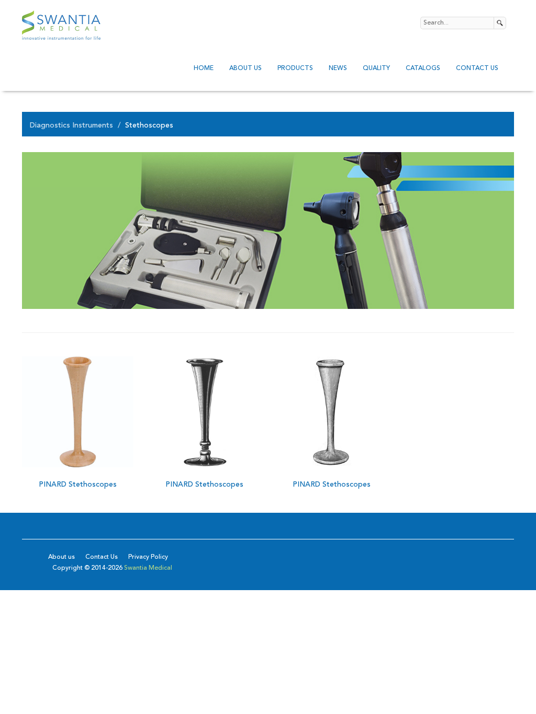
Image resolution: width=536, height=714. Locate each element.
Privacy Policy (148, 557)
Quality (376, 68)
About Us (245, 68)
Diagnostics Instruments (71, 125)
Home (204, 68)
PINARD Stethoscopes (78, 484)
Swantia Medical (147, 568)
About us (61, 557)
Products (295, 68)
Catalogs (423, 68)
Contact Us (477, 68)
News (338, 68)
